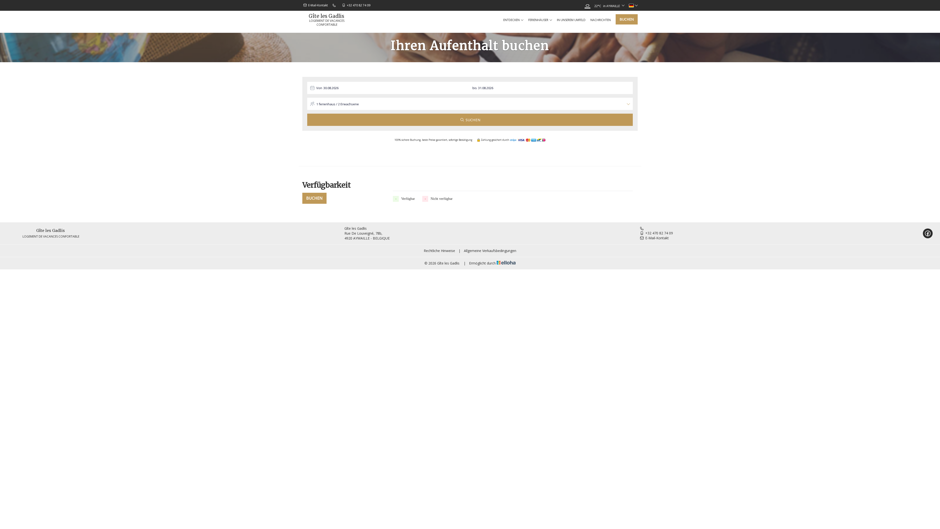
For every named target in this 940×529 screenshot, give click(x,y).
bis (474, 88)
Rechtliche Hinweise (439, 250)
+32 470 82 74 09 (659, 233)
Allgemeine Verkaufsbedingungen (490, 250)
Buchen (627, 19)
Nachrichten (600, 20)
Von (319, 88)
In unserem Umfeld (571, 20)
